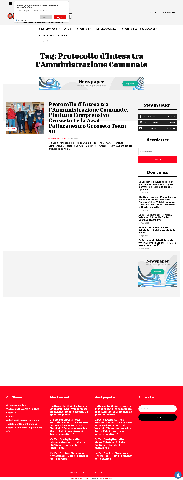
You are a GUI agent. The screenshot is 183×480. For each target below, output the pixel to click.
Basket (11, 129)
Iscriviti (171, 128)
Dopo (45, 17)
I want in (157, 159)
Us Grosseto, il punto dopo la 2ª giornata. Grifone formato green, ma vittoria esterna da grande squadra (156, 185)
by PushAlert (22, 20)
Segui (172, 122)
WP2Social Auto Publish (80, 478)
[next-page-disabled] (47, 41)
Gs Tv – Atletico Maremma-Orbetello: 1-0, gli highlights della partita (157, 230)
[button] (154, 12)
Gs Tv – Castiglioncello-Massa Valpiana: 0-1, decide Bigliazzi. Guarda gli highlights (155, 217)
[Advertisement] (86, 341)
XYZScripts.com (106, 478)
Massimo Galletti (57, 138)
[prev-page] (43, 41)
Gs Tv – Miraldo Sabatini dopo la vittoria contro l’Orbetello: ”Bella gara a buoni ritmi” (157, 242)
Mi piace (171, 116)
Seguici (59, 17)
